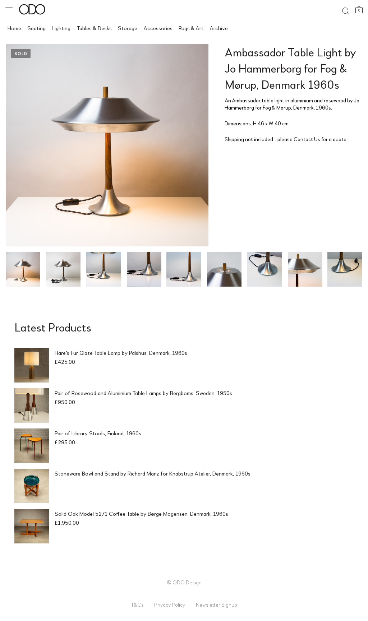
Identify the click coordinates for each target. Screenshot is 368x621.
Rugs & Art (191, 27)
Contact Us (307, 139)
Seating (36, 27)
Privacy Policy (169, 604)
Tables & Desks (94, 27)
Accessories (157, 27)
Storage (127, 27)
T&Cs (137, 604)
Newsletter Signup (216, 604)
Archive (219, 27)
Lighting (61, 27)
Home (14, 27)
